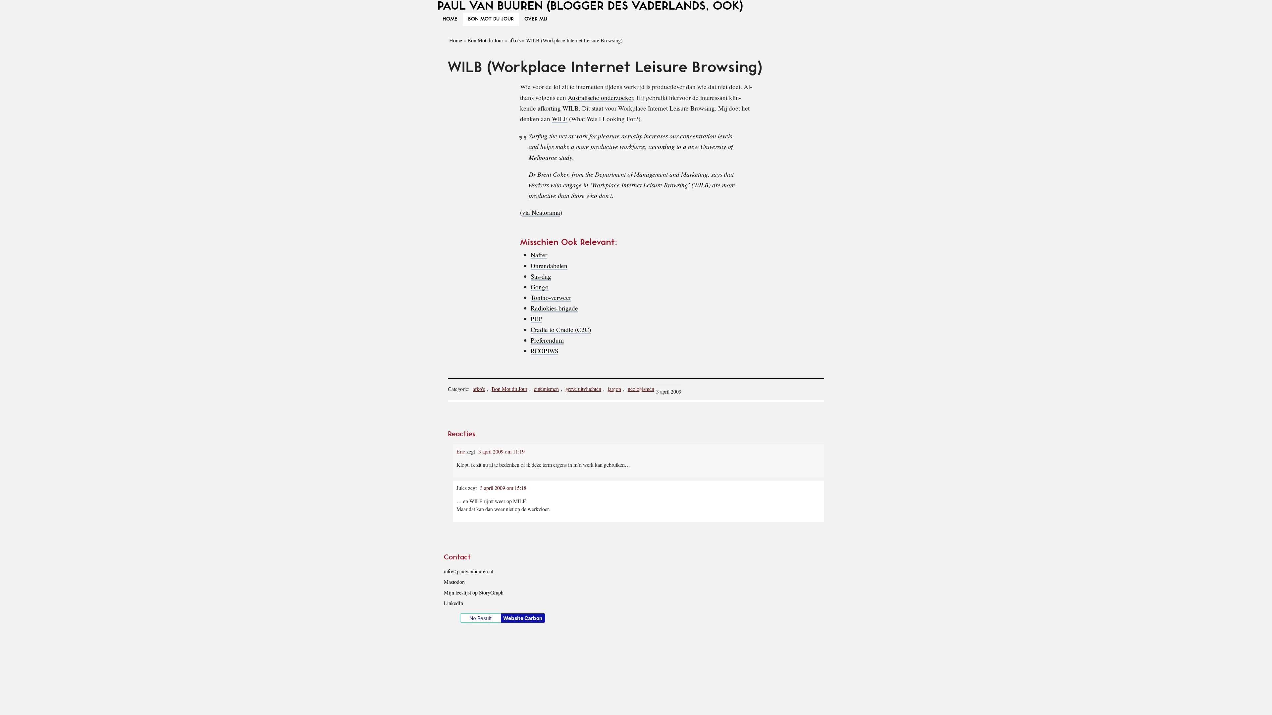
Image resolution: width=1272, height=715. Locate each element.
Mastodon (454, 581)
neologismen (641, 388)
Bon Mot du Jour (485, 40)
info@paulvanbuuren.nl (468, 571)
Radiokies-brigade (554, 308)
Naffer (539, 255)
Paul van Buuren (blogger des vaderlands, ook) (590, 6)
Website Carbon (522, 618)
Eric (460, 451)
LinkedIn (453, 602)
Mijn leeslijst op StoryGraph (474, 592)
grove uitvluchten (583, 388)
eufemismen (546, 388)
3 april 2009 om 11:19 (501, 451)
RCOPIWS (544, 351)
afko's (514, 40)
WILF (559, 119)
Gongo (540, 287)
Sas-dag (541, 276)
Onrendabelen (549, 266)
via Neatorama (541, 212)
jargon (614, 388)
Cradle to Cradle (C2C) (561, 329)
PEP (536, 318)
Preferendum (547, 340)
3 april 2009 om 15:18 (503, 487)
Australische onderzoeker (600, 97)
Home (455, 40)
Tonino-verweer (551, 297)
